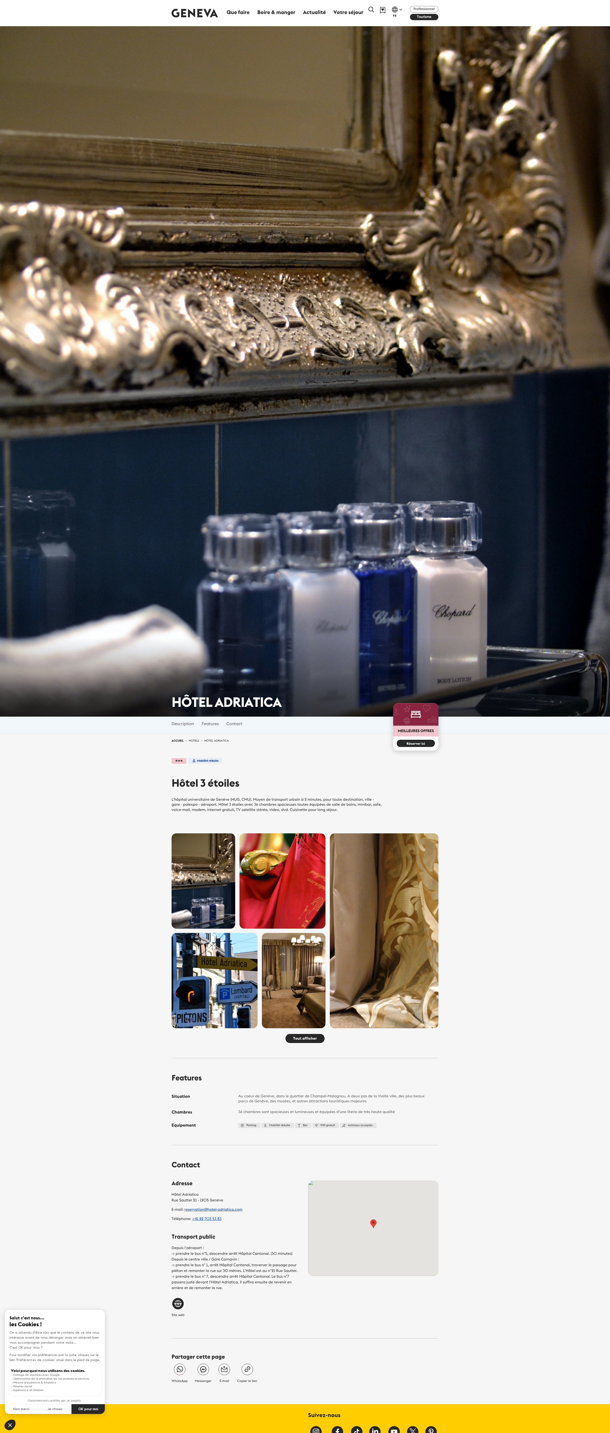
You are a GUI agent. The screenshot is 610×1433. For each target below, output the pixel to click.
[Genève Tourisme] (195, 13)
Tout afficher (305, 1038)
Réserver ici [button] (416, 743)
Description (183, 723)
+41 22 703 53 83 (206, 1218)
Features (210, 723)
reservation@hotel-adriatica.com (213, 1209)
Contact (234, 723)
